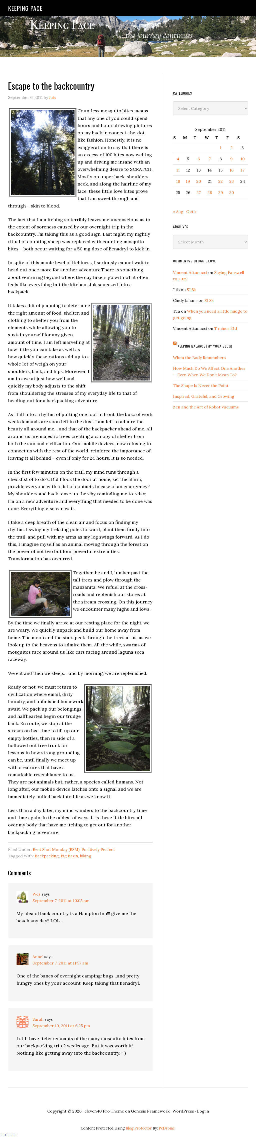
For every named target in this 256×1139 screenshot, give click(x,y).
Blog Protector (139, 1128)
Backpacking (47, 855)
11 (178, 170)
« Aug (178, 211)
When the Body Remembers (199, 357)
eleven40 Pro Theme (104, 1111)
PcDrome (167, 1128)
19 (188, 181)
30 (231, 192)
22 (220, 181)
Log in (203, 1111)
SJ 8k (191, 289)
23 (231, 181)
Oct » (191, 211)
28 (210, 192)
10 (242, 158)
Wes (36, 894)
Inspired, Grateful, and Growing (203, 396)
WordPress (183, 1111)
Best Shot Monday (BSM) (56, 849)
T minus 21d (225, 328)
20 (198, 181)
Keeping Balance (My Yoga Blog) (205, 346)
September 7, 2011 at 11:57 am (60, 962)
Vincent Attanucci (190, 272)
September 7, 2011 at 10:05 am (61, 900)
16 (232, 170)
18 (178, 181)
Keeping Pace (25, 7)
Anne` (37, 956)
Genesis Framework (150, 1111)
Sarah (38, 1019)
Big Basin (69, 855)
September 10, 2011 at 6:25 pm (61, 1025)
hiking (85, 855)
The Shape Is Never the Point (200, 385)
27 (198, 192)
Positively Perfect (98, 849)
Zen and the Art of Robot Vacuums (206, 406)
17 (242, 170)
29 (220, 192)
